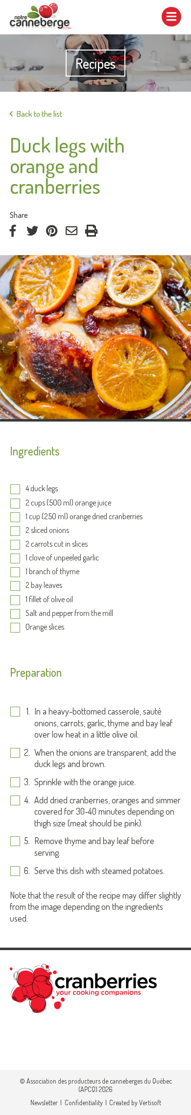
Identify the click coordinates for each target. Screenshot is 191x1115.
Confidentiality (84, 1102)
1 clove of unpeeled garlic (62, 558)
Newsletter (44, 1102)
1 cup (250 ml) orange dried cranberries (84, 516)
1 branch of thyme (52, 571)
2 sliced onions (47, 530)
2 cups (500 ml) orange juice (68, 503)
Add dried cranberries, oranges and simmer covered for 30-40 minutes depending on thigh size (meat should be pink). (107, 811)
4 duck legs (41, 488)
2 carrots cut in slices (56, 544)
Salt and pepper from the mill (69, 613)
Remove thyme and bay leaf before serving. (94, 846)
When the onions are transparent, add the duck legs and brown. (105, 758)
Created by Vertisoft (135, 1102)
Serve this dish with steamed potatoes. (99, 870)
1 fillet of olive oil (49, 599)
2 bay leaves (43, 585)
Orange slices (44, 627)
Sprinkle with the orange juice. (85, 781)
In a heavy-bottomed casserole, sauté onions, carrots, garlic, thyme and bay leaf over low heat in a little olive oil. (103, 723)
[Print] (91, 230)
